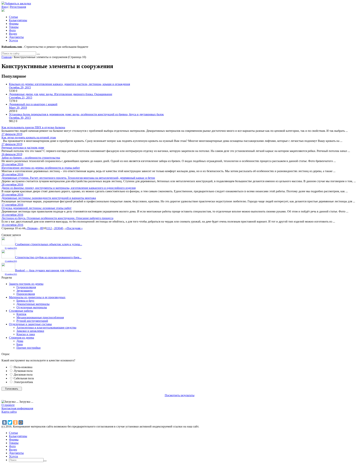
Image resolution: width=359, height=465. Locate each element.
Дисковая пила (23, 374)
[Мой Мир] (21, 422)
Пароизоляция (25, 294)
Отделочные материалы (31, 307)
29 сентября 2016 (12, 164)
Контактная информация (17, 408)
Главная (6, 57)
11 (47, 228)
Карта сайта (9, 411)
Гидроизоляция (26, 287)
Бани (19, 344)
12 (50, 228)
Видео (13, 33)
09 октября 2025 (11, 274)
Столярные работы (21, 310)
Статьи (13, 16)
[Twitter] (10, 422)
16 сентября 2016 (12, 214)
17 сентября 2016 (12, 204)
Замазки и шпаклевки (30, 330)
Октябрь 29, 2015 (20, 87)
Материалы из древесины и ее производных (37, 297)
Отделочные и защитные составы (30, 324)
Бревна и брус (25, 300)
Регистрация (18, 6)
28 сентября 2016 (12, 174)
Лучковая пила (23, 370)
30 (58, 228)
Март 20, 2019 (18, 107)
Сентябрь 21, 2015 (20, 97)
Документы (16, 37)
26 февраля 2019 (11, 154)
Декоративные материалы (33, 304)
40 (61, 228)
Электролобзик (23, 382)
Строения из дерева (21, 337)
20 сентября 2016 (12, 194)
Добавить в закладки (17, 3)
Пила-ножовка (23, 367)
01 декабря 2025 (11, 248)
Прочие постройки (28, 347)
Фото (12, 30)
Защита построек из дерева (26, 283)
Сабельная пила (24, 378)
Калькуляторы (18, 20)
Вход (4, 6)
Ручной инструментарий (32, 320)
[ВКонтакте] (4, 422)
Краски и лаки (25, 334)
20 (55, 228)
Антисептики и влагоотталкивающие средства (46, 327)
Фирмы (14, 23)
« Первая (30, 228)
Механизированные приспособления (40, 317)
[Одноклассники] (15, 422)
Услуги (13, 40)
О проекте (8, 405)
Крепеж (21, 314)
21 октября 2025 (11, 261)
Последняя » (75, 228)
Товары (14, 27)
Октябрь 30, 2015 (20, 117)
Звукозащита (24, 290)
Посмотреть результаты (179, 395)
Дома (19, 341)
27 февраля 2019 (11, 134)
